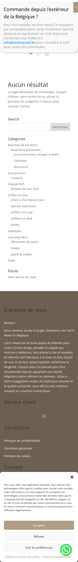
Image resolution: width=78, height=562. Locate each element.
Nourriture (21, 167)
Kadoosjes (14, 231)
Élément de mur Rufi (24, 189)
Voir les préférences (39, 547)
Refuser (39, 536)
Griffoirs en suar (22, 212)
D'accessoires (17, 173)
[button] (72, 477)
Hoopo (15, 248)
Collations (20, 161)
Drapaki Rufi (16, 184)
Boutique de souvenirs (23, 145)
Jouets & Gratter (21, 254)
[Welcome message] (66, 550)
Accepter (39, 525)
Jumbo (15, 225)
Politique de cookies (17, 456)
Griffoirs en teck (21, 218)
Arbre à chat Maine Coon (27, 200)
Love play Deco (18, 237)
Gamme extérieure (23, 206)
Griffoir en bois (18, 195)
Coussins (17, 178)
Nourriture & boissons (26, 150)
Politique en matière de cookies (22, 556)
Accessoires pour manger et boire (36, 154)
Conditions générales (18, 448)
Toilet (11, 260)
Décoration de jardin (24, 242)
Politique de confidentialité (56, 556)
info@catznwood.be (19, 42)
